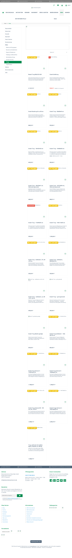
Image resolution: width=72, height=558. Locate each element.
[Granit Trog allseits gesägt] (36, 323)
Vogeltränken (9, 64)
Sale (6, 72)
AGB (15, 499)
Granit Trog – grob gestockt (57, 296)
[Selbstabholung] (4, 535)
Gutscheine (5, 522)
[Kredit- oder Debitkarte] (52, 508)
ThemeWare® (49, 547)
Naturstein (7, 31)
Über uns (5, 518)
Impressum (29, 514)
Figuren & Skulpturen (10, 52)
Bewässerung (8, 42)
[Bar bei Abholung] (54, 508)
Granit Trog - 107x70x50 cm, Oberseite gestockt (57, 186)
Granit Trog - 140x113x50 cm (57, 222)
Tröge (7, 62)
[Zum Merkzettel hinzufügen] (44, 68)
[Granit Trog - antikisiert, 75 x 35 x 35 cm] (36, 249)
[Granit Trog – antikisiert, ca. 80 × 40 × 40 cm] (36, 286)
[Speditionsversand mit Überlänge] (2, 535)
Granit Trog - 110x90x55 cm (35, 222)
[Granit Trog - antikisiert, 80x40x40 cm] (58, 249)
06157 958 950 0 (30, 475)
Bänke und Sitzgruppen (11, 47)
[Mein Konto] (62, 5)
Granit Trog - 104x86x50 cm (57, 148)
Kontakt (28, 516)
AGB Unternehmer (31, 508)
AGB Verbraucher (30, 510)
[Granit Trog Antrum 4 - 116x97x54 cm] (36, 360)
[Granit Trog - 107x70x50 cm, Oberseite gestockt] (58, 174)
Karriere (4, 514)
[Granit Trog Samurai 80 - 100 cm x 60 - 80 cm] (36, 397)
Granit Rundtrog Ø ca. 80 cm (35, 111)
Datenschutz (30, 512)
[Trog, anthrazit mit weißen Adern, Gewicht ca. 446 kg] (36, 434)
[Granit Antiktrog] (58, 63)
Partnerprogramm (7, 516)
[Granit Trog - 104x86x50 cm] (58, 137)
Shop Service (5, 505)
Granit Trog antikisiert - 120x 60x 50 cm (57, 334)
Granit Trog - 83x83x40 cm (57, 111)
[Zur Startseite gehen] (36, 7)
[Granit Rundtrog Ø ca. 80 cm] (36, 100)
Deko (6, 45)
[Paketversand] (14, 531)
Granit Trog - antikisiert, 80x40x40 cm (56, 260)
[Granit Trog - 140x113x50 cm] (58, 212)
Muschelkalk (8, 28)
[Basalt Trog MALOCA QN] (36, 63)
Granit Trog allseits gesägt (35, 334)
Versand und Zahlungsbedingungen (35, 520)
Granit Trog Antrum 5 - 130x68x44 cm (56, 371)
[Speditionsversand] (20, 531)
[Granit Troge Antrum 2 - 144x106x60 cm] (58, 397)
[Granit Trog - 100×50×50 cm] (36, 137)
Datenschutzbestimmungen (13, 498)
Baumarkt (7, 36)
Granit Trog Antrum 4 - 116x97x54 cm (34, 371)
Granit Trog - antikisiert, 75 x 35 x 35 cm (36, 260)
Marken (7, 67)
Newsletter (5, 520)
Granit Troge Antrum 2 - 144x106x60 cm (56, 408)
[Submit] (20, 495)
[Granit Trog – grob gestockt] (58, 286)
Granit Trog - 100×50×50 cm (35, 148)
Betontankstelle (9, 70)
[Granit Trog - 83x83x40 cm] (58, 100)
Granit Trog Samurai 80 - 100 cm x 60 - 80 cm (36, 408)
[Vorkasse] (62, 508)
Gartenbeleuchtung (10, 57)
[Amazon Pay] (58, 508)
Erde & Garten (8, 39)
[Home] (3, 12)
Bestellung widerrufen (36, 541)
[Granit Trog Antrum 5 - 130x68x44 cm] (58, 360)
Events (4, 510)
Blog (4, 508)
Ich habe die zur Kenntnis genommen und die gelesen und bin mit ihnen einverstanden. (12, 499)
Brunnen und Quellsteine (11, 49)
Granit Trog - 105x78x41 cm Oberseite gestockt (35, 186)
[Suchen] (54, 5)
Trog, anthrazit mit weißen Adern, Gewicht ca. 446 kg (35, 445)
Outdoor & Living (9, 59)
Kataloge (5, 512)
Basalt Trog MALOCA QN (34, 74)
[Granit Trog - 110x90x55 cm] (36, 212)
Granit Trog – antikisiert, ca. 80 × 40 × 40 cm (36, 297)
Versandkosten (33, 546)
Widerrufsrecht (30, 522)
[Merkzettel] (58, 5)
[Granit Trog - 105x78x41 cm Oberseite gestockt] (36, 174)
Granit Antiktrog (54, 74)
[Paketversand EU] (18, 531)
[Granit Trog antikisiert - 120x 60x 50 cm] (58, 323)
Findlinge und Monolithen (11, 54)
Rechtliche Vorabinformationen (34, 518)
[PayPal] (50, 508)
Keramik (7, 34)
